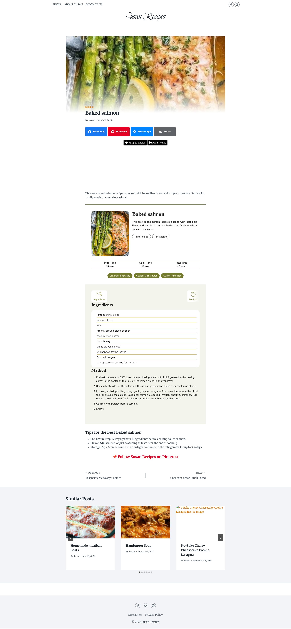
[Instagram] (153, 605)
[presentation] (90, 522)
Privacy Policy (154, 614)
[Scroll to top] (283, 624)
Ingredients (99, 299)
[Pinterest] (237, 4)
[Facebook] (231, 4)
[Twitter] (145, 605)
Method (193, 299)
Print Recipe (159, 142)
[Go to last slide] (70, 537)
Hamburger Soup (139, 545)
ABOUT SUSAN (73, 4)
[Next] (220, 537)
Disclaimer (135, 614)
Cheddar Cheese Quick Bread (188, 476)
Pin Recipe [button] (161, 236)
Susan (91, 120)
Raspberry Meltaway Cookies (103, 476)
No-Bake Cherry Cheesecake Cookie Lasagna (195, 550)
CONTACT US (94, 4)
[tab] (139, 572)
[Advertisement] (145, 169)
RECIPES (89, 107)
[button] (195, 314)
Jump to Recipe (136, 142)
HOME (57, 4)
